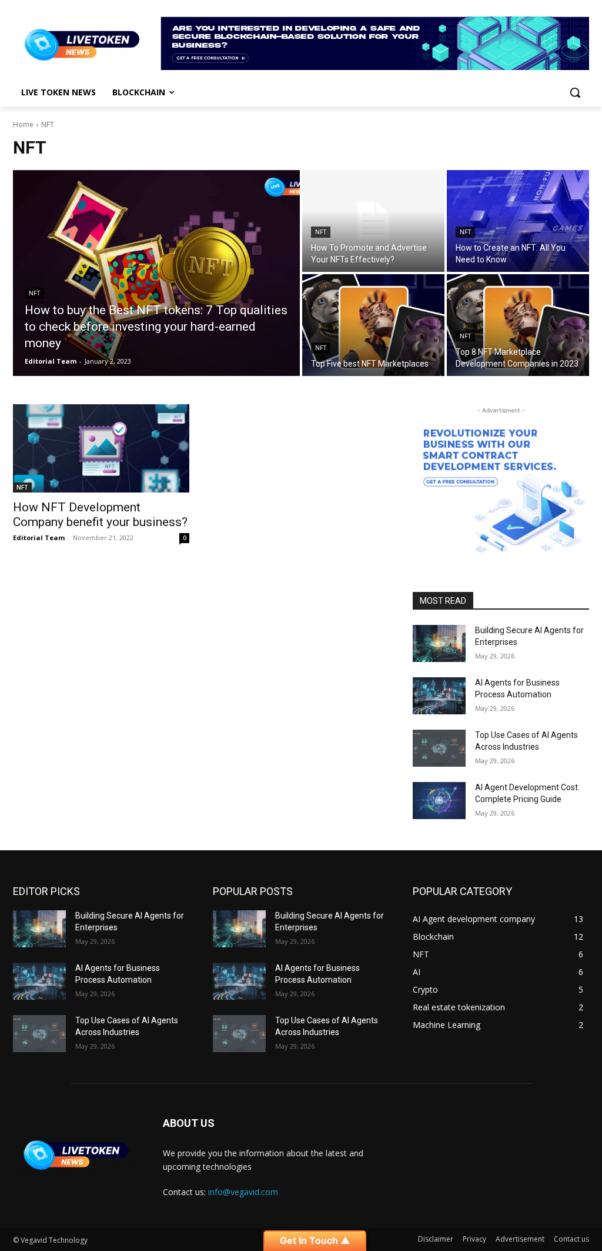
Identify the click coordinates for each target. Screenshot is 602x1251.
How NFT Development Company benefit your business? (100, 514)
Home (23, 124)
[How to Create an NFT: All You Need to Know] (518, 221)
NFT (34, 293)
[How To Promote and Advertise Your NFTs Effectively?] (373, 221)
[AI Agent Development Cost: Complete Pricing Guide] (439, 800)
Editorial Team (39, 537)
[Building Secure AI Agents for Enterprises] (439, 643)
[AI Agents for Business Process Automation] (439, 695)
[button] (575, 92)
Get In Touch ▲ (315, 1240)
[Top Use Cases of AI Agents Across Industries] (439, 748)
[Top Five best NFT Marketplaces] (373, 325)
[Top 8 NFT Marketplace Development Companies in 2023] (518, 325)
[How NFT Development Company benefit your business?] (101, 448)
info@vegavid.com (243, 1191)
